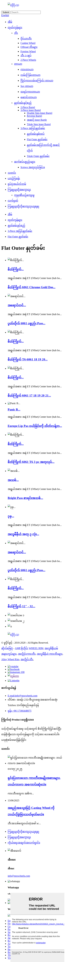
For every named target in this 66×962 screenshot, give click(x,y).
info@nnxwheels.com (19, 876)
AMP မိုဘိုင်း (21, 648)
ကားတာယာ (27, 69)
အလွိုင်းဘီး (27, 659)
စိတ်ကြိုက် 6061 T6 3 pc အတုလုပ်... (31, 462)
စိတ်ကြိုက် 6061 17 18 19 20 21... (29, 395)
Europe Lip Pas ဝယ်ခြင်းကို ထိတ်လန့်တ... (35, 426)
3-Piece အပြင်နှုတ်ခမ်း (33, 128)
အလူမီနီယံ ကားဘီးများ (49, 653)
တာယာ (18, 64)
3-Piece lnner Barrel (31, 110)
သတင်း (12, 172)
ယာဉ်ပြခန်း (14, 178)
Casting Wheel (28, 43)
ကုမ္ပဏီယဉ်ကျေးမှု (24, 195)
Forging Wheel (28, 51)
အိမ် (10, 22)
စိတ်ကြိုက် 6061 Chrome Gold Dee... (31, 287)
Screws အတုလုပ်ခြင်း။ (33, 167)
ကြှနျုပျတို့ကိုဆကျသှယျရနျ (23, 206)
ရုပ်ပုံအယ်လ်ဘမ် (17, 184)
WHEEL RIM (36, 648)
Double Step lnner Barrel (39, 113)
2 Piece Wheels (28, 60)
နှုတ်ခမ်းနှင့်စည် (23, 102)
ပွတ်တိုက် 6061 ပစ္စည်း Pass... (26, 323)
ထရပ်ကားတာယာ (30, 91)
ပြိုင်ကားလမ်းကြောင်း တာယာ (37, 80)
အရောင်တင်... (17, 305)
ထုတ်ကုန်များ (15, 27)
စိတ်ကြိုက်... (16, 269)
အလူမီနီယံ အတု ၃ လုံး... (23, 534)
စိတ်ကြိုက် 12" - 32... (21, 606)
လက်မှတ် (13, 200)
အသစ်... (13, 480)
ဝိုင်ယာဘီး (26, 38)
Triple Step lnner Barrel (39, 124)
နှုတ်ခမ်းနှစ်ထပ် (36, 133)
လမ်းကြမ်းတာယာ (30, 75)
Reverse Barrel (34, 116)
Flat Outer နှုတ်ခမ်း (37, 139)
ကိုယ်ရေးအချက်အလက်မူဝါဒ (24, 842)
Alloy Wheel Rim (10, 659)
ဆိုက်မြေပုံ (7, 648)
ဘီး (16, 33)
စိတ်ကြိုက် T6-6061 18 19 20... (28, 359)
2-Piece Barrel (28, 107)
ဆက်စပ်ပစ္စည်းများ (24, 161)
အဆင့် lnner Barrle (37, 120)
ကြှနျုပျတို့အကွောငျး (19, 189)
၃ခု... (11, 516)
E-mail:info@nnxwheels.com (22, 695)
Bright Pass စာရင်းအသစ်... (25, 498)
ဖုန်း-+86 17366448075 (19, 710)
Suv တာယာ (27, 86)
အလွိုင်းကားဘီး (27, 653)
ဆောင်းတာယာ (29, 97)
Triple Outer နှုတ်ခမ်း (38, 156)
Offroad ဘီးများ (29, 47)
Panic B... (14, 409)
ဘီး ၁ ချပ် (26, 55)
